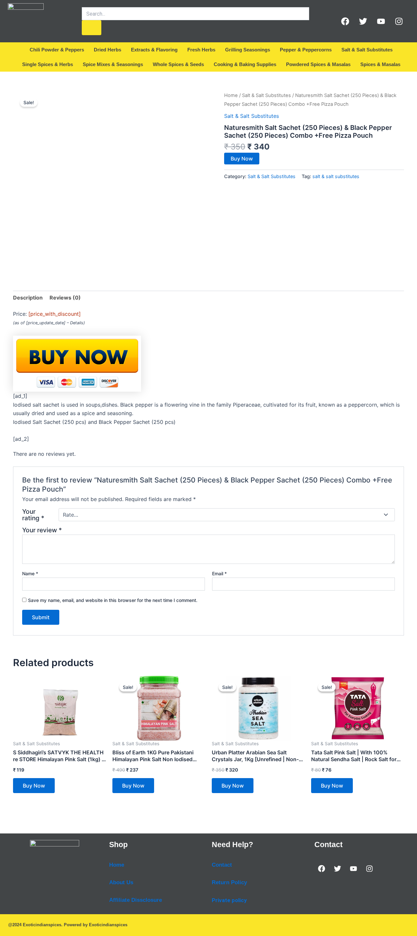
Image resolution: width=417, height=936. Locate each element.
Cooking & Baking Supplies (245, 64)
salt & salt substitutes (335, 176)
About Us (121, 882)
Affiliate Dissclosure (135, 900)
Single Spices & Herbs (47, 64)
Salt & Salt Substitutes (367, 49)
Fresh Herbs (201, 49)
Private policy (229, 900)
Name (30, 573)
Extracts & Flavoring (154, 49)
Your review (42, 530)
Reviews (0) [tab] (65, 297)
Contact (222, 865)
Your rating (33, 514)
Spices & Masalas (380, 64)
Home (231, 95)
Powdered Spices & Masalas (318, 64)
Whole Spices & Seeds (178, 64)
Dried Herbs (107, 49)
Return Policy (229, 882)
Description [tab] (28, 297)
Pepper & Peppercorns (306, 49)
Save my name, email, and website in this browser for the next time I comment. (112, 600)
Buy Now (242, 158)
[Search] (91, 27)
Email (219, 573)
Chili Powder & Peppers (57, 49)
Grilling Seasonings (247, 49)
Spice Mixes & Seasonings (113, 64)
